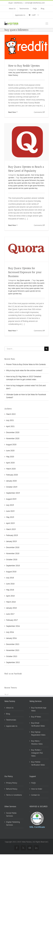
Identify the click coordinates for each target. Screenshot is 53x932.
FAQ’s (33, 783)
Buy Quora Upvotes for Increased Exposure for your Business (25, 272)
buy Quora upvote (23, 175)
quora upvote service (15, 188)
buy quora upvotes (20, 183)
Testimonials (11, 720)
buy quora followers (20, 72)
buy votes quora (34, 183)
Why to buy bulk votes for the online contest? (24, 370)
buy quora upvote (22, 285)
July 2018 (10, 577)
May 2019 (10, 517)
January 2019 (11, 541)
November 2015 (12, 650)
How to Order (36, 789)
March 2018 (11, 602)
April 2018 (10, 596)
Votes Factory (13, 75)
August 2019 (11, 499)
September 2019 (13, 493)
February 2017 (12, 620)
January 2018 (11, 608)
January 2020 (11, 481)
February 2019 (12, 535)
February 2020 (12, 475)
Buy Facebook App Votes (38, 709)
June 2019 (10, 511)
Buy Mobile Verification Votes (38, 763)
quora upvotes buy (31, 188)
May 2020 (10, 456)
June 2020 (10, 450)
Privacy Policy (11, 783)
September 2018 (13, 565)
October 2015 (11, 656)
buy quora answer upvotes (29, 177)
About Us (9, 707)
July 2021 (10, 420)
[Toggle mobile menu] (47, 23)
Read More (12, 112)
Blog (8, 714)
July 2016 (10, 632)
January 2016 (11, 638)
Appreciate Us (11, 726)
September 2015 (13, 662)
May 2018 (10, 590)
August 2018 (11, 571)
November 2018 (12, 553)
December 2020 (12, 432)
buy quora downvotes (28, 283)
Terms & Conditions (14, 795)
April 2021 (10, 426)
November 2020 (12, 438)
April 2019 (10, 523)
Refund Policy (11, 789)
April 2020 (10, 462)
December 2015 (12, 644)
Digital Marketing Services (13, 823)
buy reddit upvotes (35, 72)
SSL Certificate (37, 827)
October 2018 (11, 559)
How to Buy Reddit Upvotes (24, 65)
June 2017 (10, 614)
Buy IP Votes (36, 716)
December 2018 (12, 547)
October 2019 (11, 487)
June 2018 (10, 583)
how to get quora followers (34, 185)
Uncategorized (22, 70)
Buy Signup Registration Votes (38, 733)
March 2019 (11, 529)
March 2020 (11, 468)
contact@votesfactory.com (35, 3)
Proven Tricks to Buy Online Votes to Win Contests (26, 364)
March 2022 (11, 414)
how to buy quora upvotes (30, 288)
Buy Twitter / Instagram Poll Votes (37, 753)
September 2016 (13, 626)
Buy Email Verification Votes (38, 724)
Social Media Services (11, 814)
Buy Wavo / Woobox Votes (37, 742)
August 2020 (11, 444)
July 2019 (10, 505)
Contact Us (35, 795)
